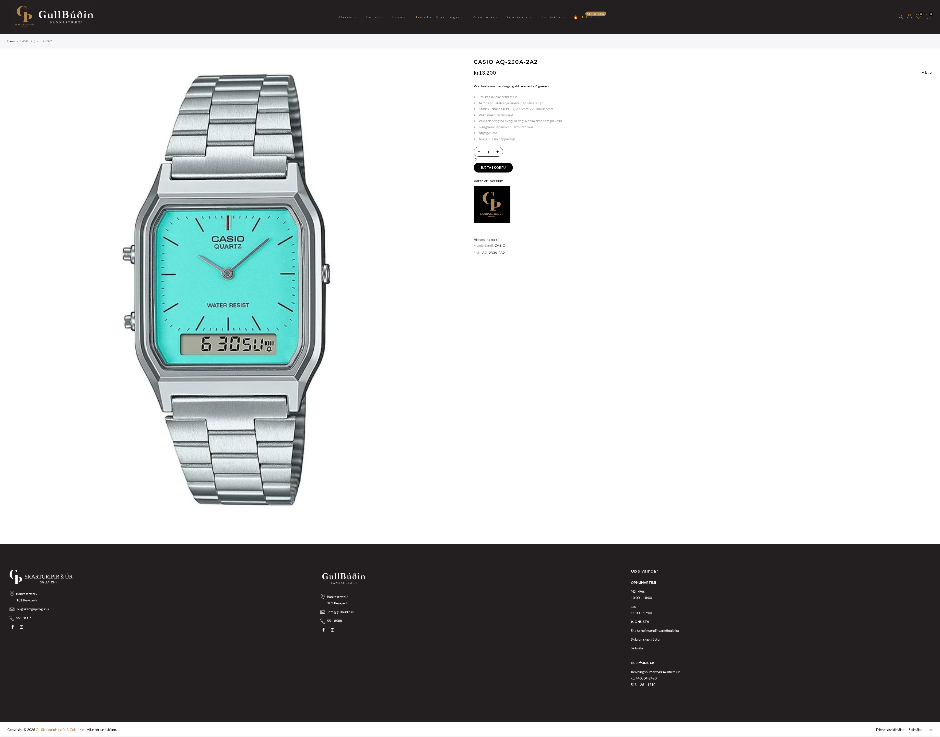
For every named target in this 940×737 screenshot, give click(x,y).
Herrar (346, 17)
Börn (397, 17)
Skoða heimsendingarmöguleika (655, 630)
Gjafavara (517, 17)
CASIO (499, 245)
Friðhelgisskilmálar (890, 729)
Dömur (373, 17)
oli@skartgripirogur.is (33, 609)
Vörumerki (483, 17)
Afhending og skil (488, 239)
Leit (930, 729)
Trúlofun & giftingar (437, 17)
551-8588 (334, 621)
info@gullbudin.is (341, 612)
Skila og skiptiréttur (646, 639)
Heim (11, 41)
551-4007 (23, 618)
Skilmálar (637, 648)
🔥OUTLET (589, 15)
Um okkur (551, 17)
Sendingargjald (507, 86)
